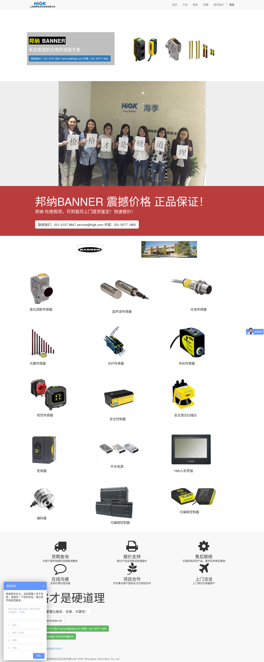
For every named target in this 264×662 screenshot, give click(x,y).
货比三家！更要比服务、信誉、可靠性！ (59, 611)
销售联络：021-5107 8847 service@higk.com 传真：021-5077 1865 (67, 628)
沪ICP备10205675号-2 (49, 648)
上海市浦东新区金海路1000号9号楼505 (51, 636)
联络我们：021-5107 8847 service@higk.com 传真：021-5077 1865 (69, 58)
